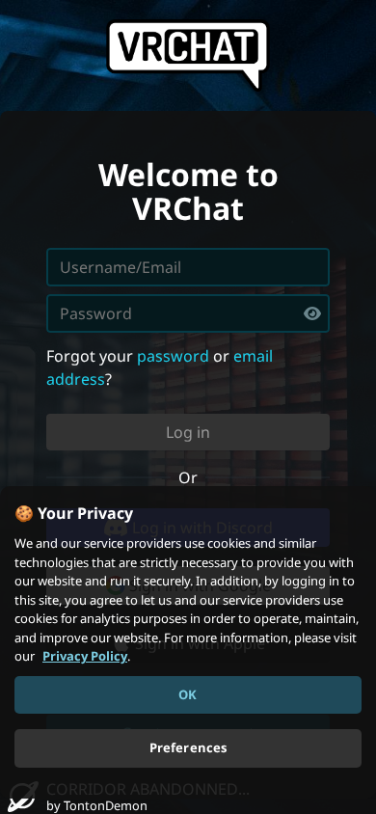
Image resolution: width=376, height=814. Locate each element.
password (173, 355)
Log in (188, 432)
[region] (188, 642)
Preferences (188, 747)
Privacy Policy (84, 656)
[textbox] (188, 313)
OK (187, 694)
